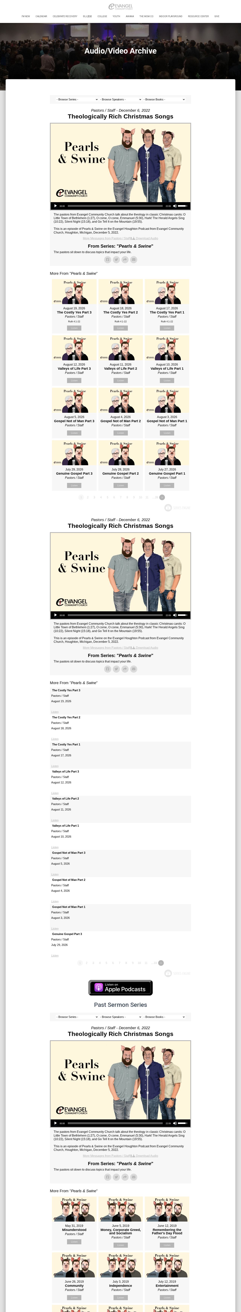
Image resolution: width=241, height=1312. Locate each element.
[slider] (115, 206)
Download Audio (147, 238)
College (102, 16)
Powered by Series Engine (177, 507)
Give (216, 16)
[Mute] (175, 206)
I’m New (26, 16)
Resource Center (198, 16)
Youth (116, 16)
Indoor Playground (170, 16)
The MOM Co (146, 16)
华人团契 (87, 16)
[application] (120, 206)
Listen (74, 328)
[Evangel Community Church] (120, 6)
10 (140, 497)
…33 (154, 962)
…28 (155, 497)
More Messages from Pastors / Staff (106, 238)
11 (147, 497)
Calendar (41, 16)
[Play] (55, 206)
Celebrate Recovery (65, 16)
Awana (130, 16)
